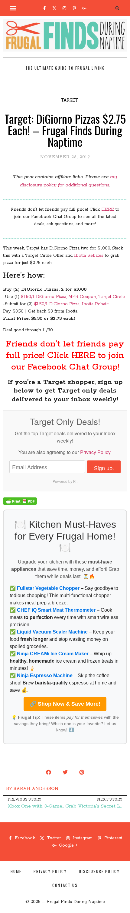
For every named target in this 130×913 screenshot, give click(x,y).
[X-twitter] (54, 8)
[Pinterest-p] (74, 8)
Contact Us (65, 885)
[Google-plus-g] (84, 8)
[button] (13, 8)
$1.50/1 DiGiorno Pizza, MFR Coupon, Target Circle (73, 296)
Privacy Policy (95, 452)
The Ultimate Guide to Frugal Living (65, 68)
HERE (107, 209)
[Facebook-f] (44, 8)
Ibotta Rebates (88, 255)
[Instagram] (64, 8)
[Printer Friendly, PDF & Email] (20, 503)
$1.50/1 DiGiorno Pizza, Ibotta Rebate (71, 304)
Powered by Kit (65, 481)
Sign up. (104, 468)
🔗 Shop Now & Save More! (65, 704)
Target (69, 100)
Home (16, 871)
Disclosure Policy (99, 871)
